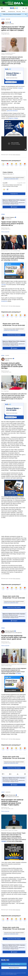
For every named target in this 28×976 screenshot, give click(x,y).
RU (23, 8)
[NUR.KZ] (14, 8)
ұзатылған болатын (12, 110)
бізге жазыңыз (16, 154)
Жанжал (24, 11)
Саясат (3, 792)
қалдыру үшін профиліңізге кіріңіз (11, 178)
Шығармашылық (11, 11)
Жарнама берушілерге (14, 967)
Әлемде (3, 214)
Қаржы (2, 355)
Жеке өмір (18, 11)
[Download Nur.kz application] (14, 3)
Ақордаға (4, 841)
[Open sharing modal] (18, 774)
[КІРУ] (26, 8)
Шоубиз (3, 11)
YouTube (3, 284)
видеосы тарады (13, 118)
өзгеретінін (4, 301)
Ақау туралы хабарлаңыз (14, 964)
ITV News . (18, 673)
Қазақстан (8, 792)
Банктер (7, 355)
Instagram (20, 88)
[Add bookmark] (25, 774)
